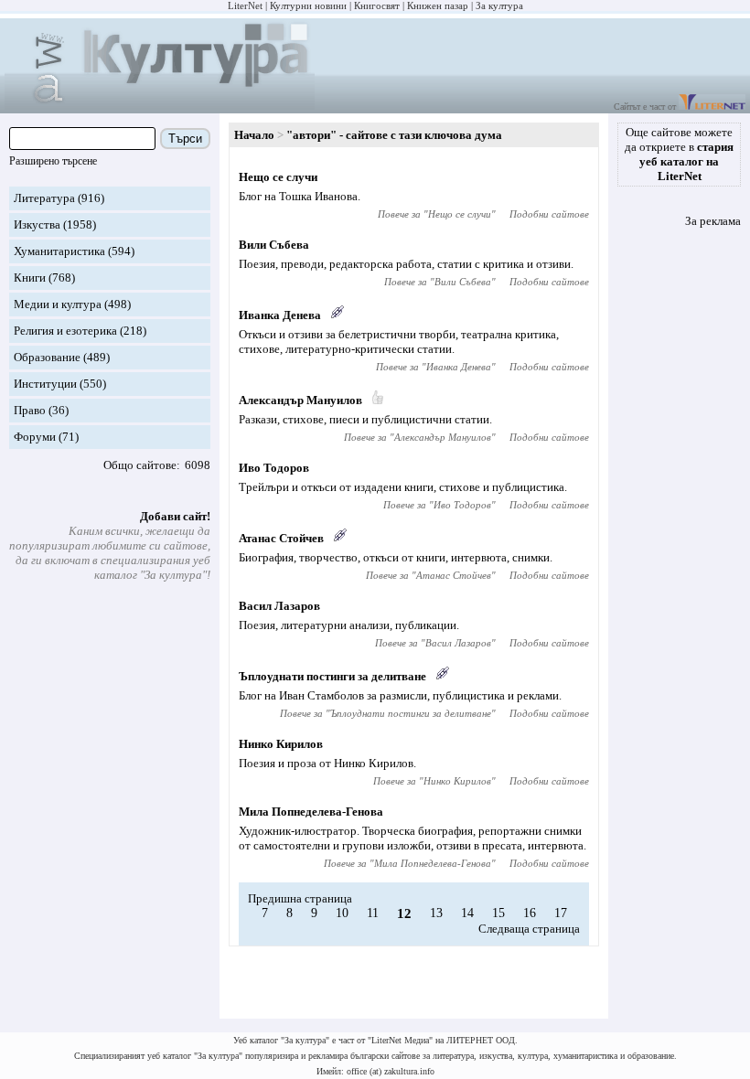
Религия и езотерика (65, 330)
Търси (185, 138)
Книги (30, 277)
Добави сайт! (175, 516)
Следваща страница (529, 928)
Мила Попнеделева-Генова (311, 811)
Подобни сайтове (549, 213)
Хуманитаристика (59, 251)
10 (342, 913)
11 (373, 913)
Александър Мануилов (300, 400)
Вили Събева (274, 244)
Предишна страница (300, 898)
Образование (47, 357)
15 (498, 913)
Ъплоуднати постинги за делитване (332, 676)
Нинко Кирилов (281, 744)
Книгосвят (377, 5)
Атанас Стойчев (281, 538)
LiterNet (245, 5)
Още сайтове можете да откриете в (679, 154)
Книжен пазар (437, 5)
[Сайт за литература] (712, 106)
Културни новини (308, 5)
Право (30, 410)
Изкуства (37, 224)
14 (467, 913)
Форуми (35, 436)
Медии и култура (58, 304)
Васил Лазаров (279, 606)
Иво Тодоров (274, 468)
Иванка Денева (280, 315)
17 (560, 913)
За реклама (713, 221)
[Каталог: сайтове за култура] (160, 105)
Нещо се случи (278, 177)
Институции (45, 383)
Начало (254, 135)
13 (436, 913)
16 (529, 913)
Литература (44, 198)
